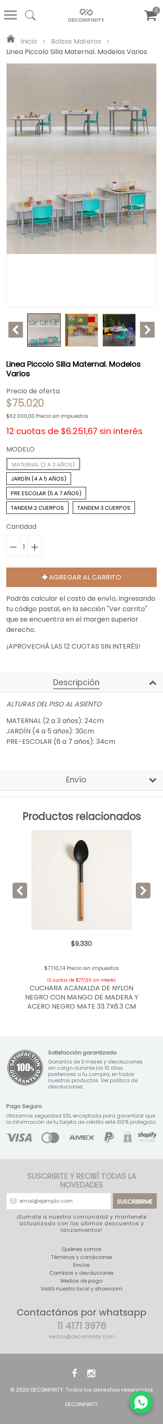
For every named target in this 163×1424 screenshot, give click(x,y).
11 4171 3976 (81, 1326)
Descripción (76, 682)
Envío (76, 779)
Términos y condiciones (81, 1257)
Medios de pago (81, 1280)
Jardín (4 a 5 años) (38, 479)
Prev (15, 330)
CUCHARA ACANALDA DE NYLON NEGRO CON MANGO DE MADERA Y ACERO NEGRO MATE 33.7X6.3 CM (81, 997)
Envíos (81, 1265)
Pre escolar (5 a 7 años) (46, 493)
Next (147, 330)
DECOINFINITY (47, 1389)
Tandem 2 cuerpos (37, 508)
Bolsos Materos (76, 41)
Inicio (28, 41)
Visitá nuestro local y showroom (81, 1288)
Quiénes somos (82, 1249)
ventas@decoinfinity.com (81, 1336)
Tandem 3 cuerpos (103, 508)
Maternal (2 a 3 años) (43, 465)
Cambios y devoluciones (81, 1272)
